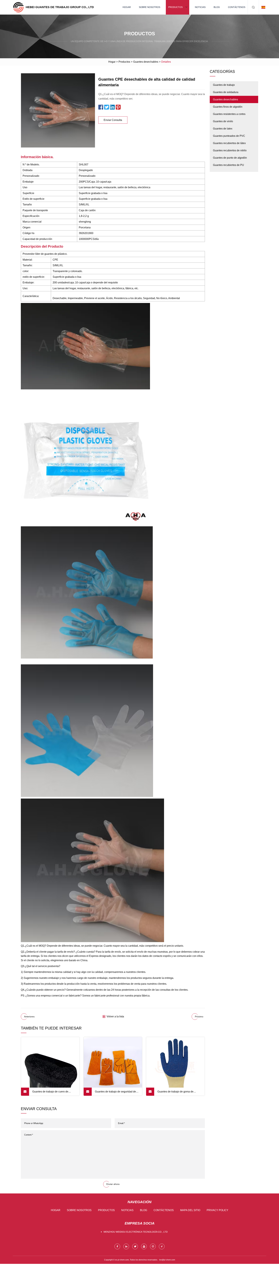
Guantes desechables (145, 61)
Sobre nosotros (149, 7)
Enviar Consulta (113, 120)
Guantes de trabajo (224, 85)
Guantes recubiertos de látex (229, 143)
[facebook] (117, 1246)
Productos (175, 7)
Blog (217, 7)
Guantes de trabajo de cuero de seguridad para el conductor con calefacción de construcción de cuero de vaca (53, 1093)
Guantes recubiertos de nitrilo (230, 150)
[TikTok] (162, 1246)
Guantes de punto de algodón (230, 157)
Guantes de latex (222, 128)
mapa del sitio (190, 1210)
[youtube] (144, 1246)
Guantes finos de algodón (227, 106)
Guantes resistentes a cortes (229, 114)
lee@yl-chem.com (167, 1260)
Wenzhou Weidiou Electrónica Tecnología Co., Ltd (135, 1232)
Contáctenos (236, 7)
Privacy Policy (217, 1210)
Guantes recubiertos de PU (228, 165)
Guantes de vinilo (223, 121)
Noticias (200, 7)
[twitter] (135, 1246)
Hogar (127, 7)
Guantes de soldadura (225, 92)
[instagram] (153, 1246)
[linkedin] (126, 1246)
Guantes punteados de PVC (229, 135)
